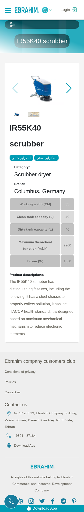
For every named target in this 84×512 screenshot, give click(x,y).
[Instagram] (31, 500)
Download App (24, 445)
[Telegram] (64, 500)
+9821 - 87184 (25, 435)
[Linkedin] (21, 500)
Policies (10, 382)
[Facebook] (53, 500)
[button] (69, 88)
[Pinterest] (74, 500)
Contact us (13, 392)
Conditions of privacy (20, 371)
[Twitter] (42, 500)
